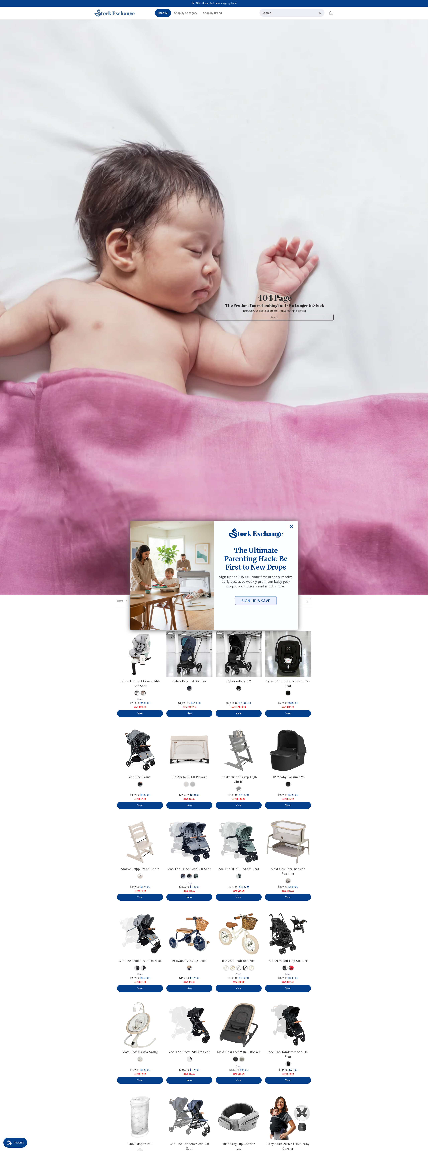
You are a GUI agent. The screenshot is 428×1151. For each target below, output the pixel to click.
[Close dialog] (291, 526)
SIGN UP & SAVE (256, 600)
